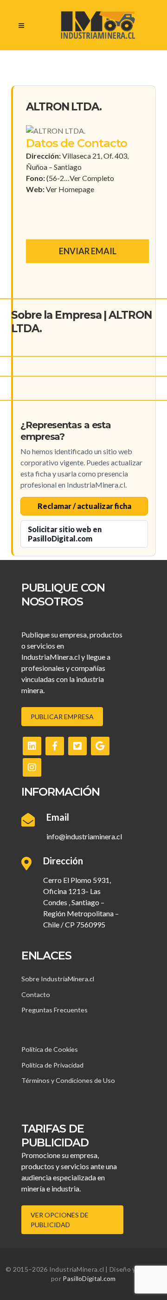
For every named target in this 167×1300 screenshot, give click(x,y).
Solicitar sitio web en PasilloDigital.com (65, 534)
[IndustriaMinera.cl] (97, 25)
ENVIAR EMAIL (87, 251)
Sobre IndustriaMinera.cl (57, 979)
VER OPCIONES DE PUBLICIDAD (60, 1220)
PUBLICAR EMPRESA (62, 717)
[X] (77, 746)
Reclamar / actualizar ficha (84, 506)
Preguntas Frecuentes (54, 1010)
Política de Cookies (49, 1049)
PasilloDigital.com (89, 1278)
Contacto (35, 994)
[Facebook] (54, 746)
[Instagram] (32, 767)
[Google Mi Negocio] (100, 746)
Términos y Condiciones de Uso (68, 1080)
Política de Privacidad (52, 1065)
